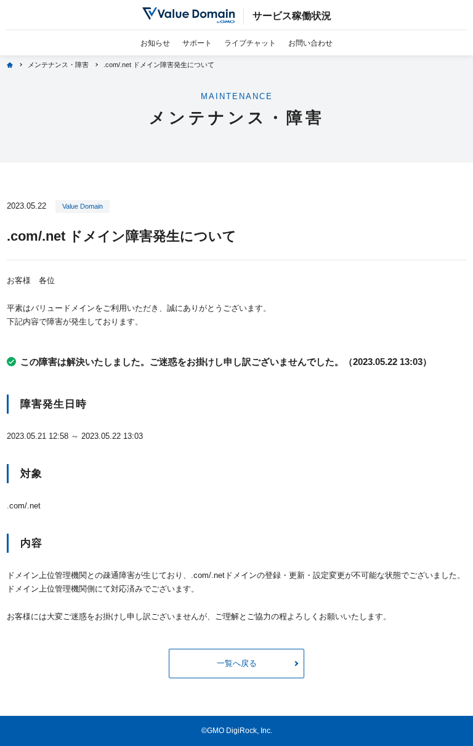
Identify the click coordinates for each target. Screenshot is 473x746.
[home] (10, 65)
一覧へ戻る (237, 663)
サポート (197, 43)
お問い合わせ (310, 43)
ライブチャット (250, 43)
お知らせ (155, 43)
